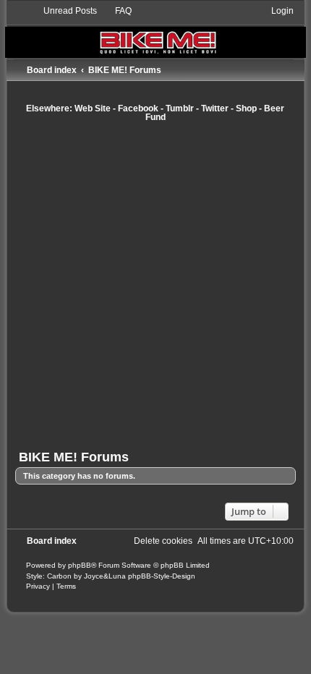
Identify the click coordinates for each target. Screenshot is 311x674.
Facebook (138, 108)
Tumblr (180, 108)
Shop (246, 108)
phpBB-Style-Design (161, 576)
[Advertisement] (155, 285)
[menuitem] (63, 11)
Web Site (92, 108)
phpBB (79, 565)
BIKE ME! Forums (74, 457)
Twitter (215, 108)
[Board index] (155, 31)
